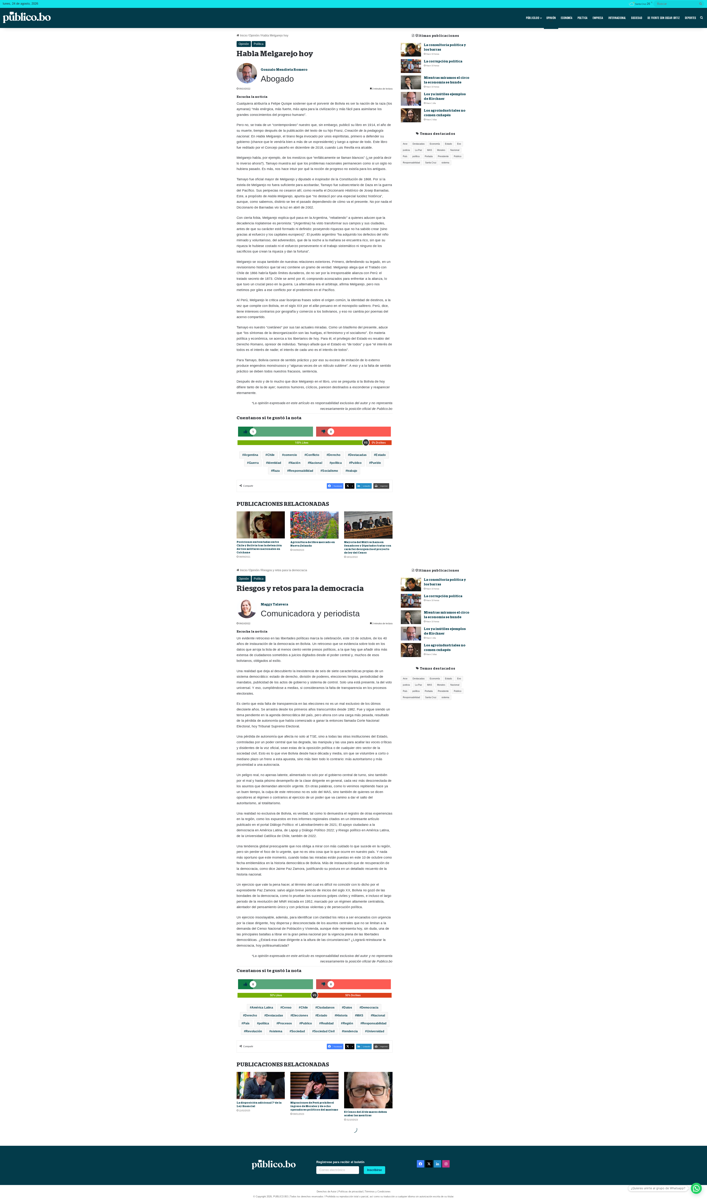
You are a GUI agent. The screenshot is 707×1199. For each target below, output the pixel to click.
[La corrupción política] (411, 66)
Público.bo (532, 18)
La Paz (418, 150)
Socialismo (330, 470)
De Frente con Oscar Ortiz (664, 18)
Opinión (551, 18)
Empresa (598, 18)
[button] (696, 1188)
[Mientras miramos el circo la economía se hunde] (411, 82)
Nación (295, 462)
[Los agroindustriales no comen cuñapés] (411, 115)
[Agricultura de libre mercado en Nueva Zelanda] (314, 525)
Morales (441, 150)
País (405, 156)
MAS (429, 150)
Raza (276, 470)
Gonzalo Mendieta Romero (284, 69)
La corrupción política (443, 61)
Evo (459, 144)
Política (583, 18)
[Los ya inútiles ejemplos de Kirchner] (411, 99)
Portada (429, 156)
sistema (445, 162)
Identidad (274, 462)
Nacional (315, 462)
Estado (381, 454)
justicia (406, 150)
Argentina (251, 454)
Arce (405, 144)
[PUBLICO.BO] (27, 17)
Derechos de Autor (326, 1191)
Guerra (254, 462)
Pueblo (376, 462)
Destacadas (358, 454)
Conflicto (312, 454)
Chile (271, 454)
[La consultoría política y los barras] (411, 50)
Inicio (243, 35)
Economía (566, 18)
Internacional (617, 18)
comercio (290, 454)
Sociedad (636, 18)
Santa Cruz (430, 162)
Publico (356, 462)
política (336, 462)
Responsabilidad (301, 470)
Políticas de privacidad (350, 1191)
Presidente (443, 156)
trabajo (352, 470)
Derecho (334, 454)
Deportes (690, 18)
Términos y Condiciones (378, 1191)
